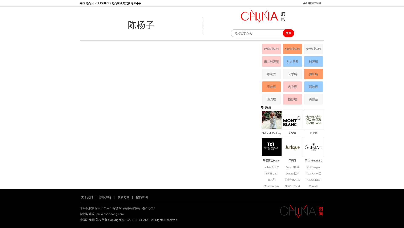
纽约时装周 (292, 49)
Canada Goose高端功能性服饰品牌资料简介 (313, 186)
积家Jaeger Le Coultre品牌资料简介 (313, 167)
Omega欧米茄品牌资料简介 (292, 174)
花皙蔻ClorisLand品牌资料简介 (313, 133)
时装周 (313, 61)
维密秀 (271, 74)
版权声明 (105, 197)
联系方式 (123, 197)
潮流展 (271, 99)
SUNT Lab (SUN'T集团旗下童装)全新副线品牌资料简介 (271, 174)
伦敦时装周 (313, 49)
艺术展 (292, 74)
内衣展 (292, 86)
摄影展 (313, 74)
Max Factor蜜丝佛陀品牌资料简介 (313, 174)
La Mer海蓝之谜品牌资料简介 (271, 167)
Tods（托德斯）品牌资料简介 (292, 167)
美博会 (313, 99)
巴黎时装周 (271, 49)
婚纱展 (292, 99)
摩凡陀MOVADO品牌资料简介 (271, 180)
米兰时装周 (271, 61)
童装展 (271, 86)
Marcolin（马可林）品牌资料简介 (271, 186)
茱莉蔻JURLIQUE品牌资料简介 (292, 161)
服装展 (313, 86)
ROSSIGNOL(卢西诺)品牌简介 (313, 180)
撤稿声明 (142, 197)
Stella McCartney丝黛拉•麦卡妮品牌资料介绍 (271, 133)
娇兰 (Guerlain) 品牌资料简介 (313, 161)
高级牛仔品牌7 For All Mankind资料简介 (292, 186)
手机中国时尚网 (312, 3)
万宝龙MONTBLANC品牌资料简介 (292, 133)
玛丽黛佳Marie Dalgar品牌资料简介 (271, 161)
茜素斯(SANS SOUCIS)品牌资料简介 (292, 180)
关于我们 (87, 197)
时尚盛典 (292, 61)
